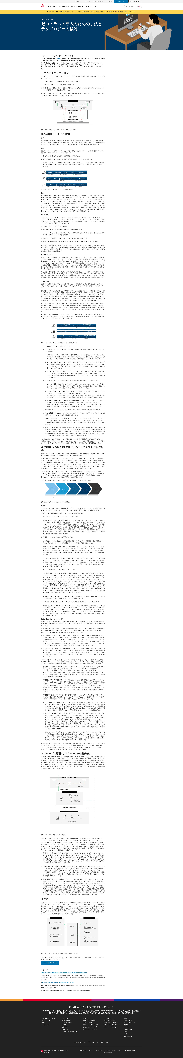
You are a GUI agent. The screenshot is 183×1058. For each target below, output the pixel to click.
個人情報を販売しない (130, 1050)
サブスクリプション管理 (89, 1020)
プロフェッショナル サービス (90, 1024)
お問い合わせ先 (128, 1020)
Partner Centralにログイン (110, 1027)
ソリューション (46, 1024)
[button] (73, 113)
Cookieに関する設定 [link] (107, 1052)
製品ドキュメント (67, 1020)
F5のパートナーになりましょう (112, 1024)
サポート (110, 1)
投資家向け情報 (128, 1029)
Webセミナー (65, 1029)
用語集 (64, 1024)
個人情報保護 (99, 1050)
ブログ (125, 1031)
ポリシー (91, 1050)
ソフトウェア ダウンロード (90, 1029)
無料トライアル (46, 1020)
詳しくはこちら (129, 12)
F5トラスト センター (129, 1022)
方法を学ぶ (86, 1013)
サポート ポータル (87, 1022)
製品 (43, 1022)
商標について (83, 1050)
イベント (126, 1034)
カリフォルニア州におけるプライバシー (113, 1050)
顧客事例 (64, 1027)
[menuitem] (77, 1)
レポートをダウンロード (50, 963)
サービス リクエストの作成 (90, 1027)
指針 (58, 59)
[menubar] (91, 1)
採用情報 (126, 1024)
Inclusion (126, 1027)
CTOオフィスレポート (47, 19)
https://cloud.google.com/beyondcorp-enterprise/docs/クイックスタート (58, 982)
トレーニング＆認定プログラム (70, 1031)
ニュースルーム (128, 1036)
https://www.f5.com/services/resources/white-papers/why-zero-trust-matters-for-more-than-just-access (64, 972)
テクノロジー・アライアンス (111, 1022)
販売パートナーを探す (109, 1020)
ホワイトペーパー (67, 1022)
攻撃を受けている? (135, 1)
